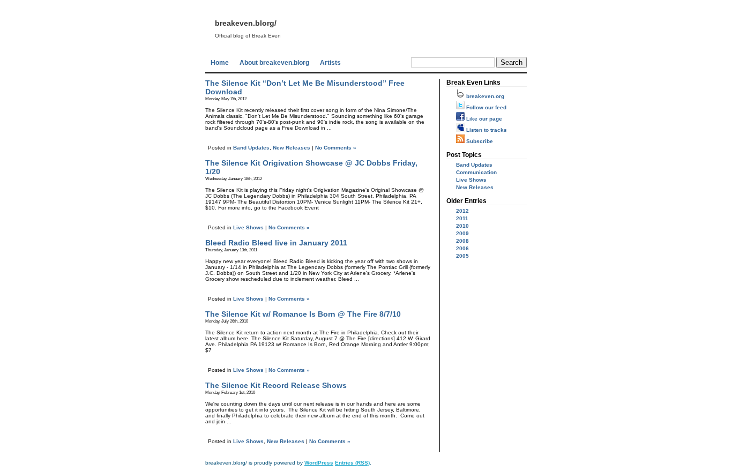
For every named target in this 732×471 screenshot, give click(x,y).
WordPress (318, 463)
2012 (462, 211)
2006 (462, 248)
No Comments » (335, 148)
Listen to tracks (486, 130)
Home (220, 62)
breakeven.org (484, 96)
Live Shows (248, 227)
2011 (462, 218)
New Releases (291, 148)
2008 (462, 241)
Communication (476, 172)
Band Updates (251, 148)
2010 (462, 226)
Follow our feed (485, 107)
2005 (462, 256)
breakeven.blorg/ (246, 23)
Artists (330, 62)
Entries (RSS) (352, 463)
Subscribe (479, 141)
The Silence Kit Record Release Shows (276, 385)
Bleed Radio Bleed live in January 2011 (276, 242)
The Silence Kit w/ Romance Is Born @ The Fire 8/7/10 (303, 314)
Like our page (483, 119)
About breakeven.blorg (274, 62)
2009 (462, 233)
